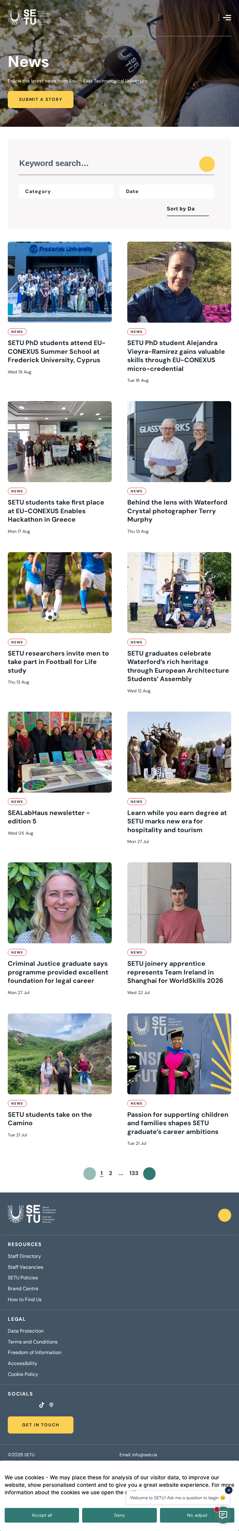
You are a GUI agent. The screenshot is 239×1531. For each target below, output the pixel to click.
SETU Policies (23, 1278)
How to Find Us (25, 1299)
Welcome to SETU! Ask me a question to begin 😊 (177, 1497)
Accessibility (22, 1363)
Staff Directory (24, 1256)
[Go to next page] (149, 1173)
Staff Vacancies (25, 1267)
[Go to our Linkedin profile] (25, 1406)
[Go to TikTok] (42, 1405)
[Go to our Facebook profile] (10, 1406)
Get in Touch (40, 1425)
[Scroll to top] (224, 1215)
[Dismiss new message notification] (229, 1490)
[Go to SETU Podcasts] (51, 1405)
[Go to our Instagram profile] (17, 1406)
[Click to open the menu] (227, 18)
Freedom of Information (34, 1352)
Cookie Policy (23, 1374)
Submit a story (41, 99)
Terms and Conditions (33, 1342)
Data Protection (26, 1331)
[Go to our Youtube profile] (33, 1406)
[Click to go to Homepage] (29, 17)
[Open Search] (214, 17)
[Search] (207, 164)
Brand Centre (23, 1289)
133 (133, 1173)
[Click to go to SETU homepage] (32, 1215)
